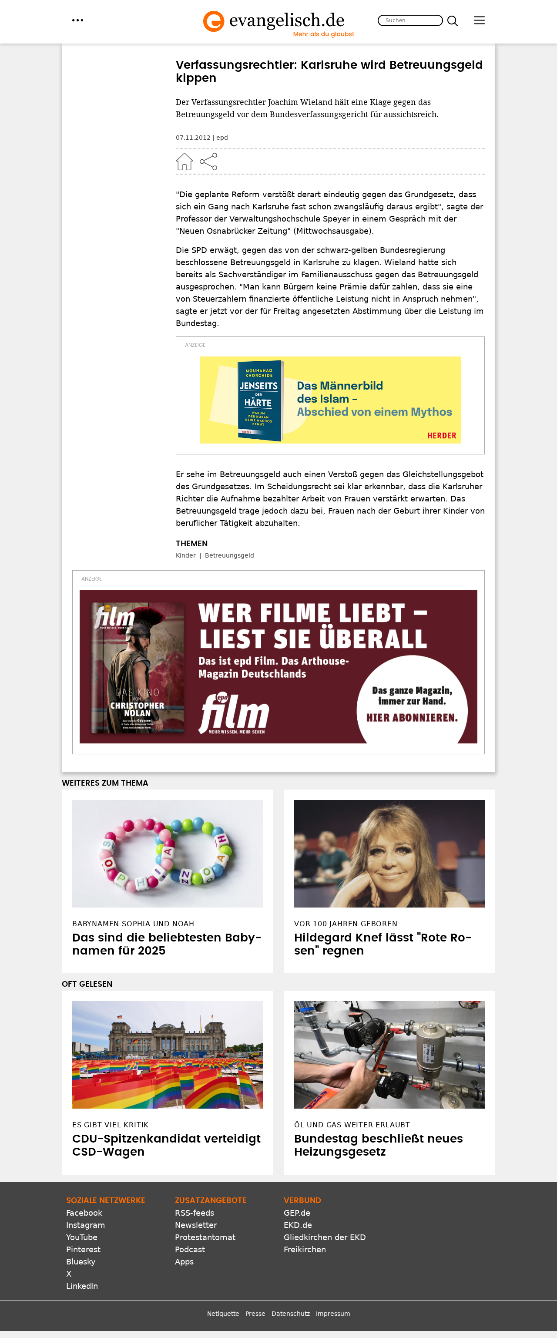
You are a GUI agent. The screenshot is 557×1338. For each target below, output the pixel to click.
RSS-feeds (194, 1212)
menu (77, 20)
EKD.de (298, 1225)
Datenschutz (291, 1313)
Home (184, 161)
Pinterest (83, 1249)
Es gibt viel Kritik (110, 1125)
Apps (184, 1261)
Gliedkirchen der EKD (325, 1237)
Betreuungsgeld (229, 555)
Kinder (186, 555)
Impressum (333, 1313)
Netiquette (223, 1313)
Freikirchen (305, 1249)
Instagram (85, 1225)
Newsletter (196, 1225)
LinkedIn (82, 1286)
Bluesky (81, 1261)
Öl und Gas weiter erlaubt (352, 1125)
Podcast (190, 1249)
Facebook (84, 1212)
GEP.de (297, 1212)
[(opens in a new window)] (330, 400)
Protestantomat (205, 1237)
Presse (255, 1313)
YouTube (81, 1237)
